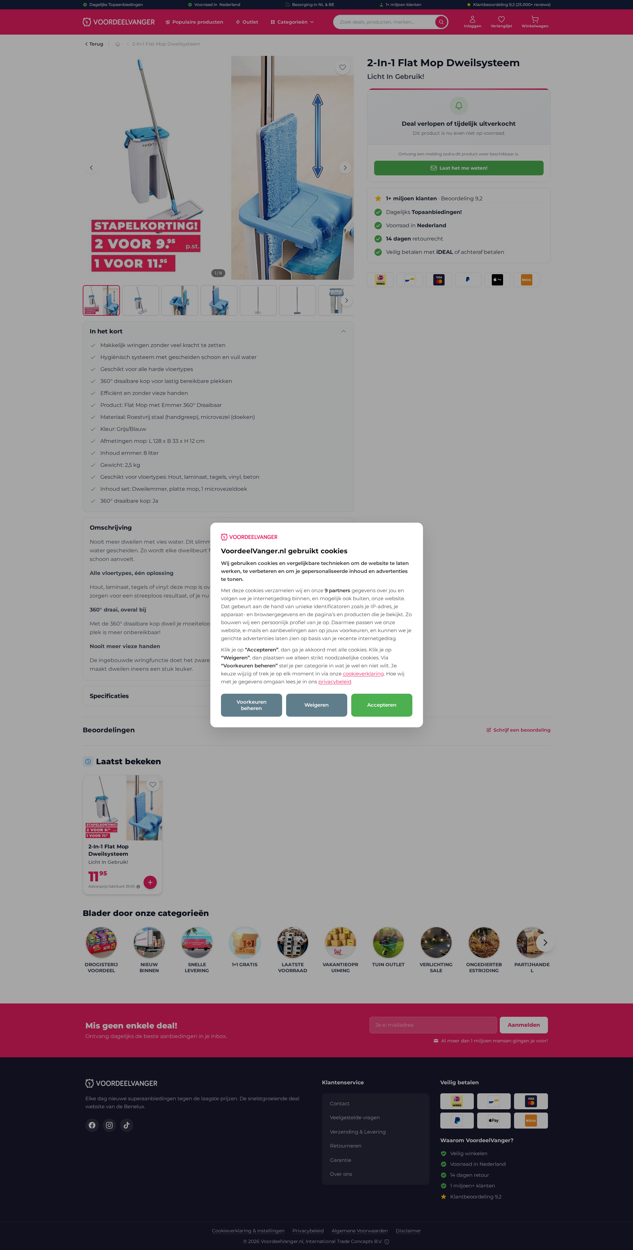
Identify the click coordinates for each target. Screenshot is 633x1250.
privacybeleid (334, 681)
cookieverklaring (363, 673)
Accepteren (381, 705)
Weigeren (316, 705)
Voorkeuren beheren (251, 705)
